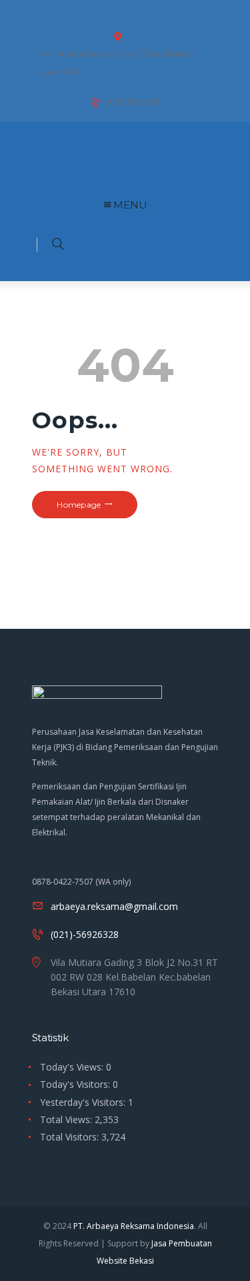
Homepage (79, 505)
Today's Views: (73, 1067)
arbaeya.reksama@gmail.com (114, 906)
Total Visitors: (70, 1136)
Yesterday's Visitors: (84, 1102)
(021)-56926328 (85, 934)
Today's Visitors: (76, 1084)
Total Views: (67, 1119)
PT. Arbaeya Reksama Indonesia (133, 1226)
